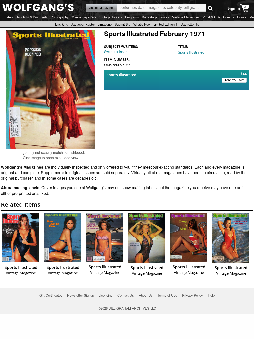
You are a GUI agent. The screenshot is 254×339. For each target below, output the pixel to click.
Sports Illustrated (191, 52)
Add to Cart (234, 80)
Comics (228, 17)
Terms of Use (167, 295)
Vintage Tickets (110, 17)
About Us (146, 295)
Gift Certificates (50, 295)
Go (210, 8)
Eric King (61, 24)
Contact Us (125, 295)
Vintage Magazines (186, 17)
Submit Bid (122, 24)
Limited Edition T (165, 24)
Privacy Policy (192, 295)
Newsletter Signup (80, 295)
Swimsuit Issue (115, 51)
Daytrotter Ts (190, 24)
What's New (141, 24)
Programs (132, 17)
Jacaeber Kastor (83, 24)
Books (241, 17)
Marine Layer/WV (84, 17)
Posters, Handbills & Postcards (25, 17)
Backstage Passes (155, 17)
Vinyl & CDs (211, 17)
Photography (60, 17)
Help (211, 295)
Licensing (105, 295)
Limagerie (105, 24)
